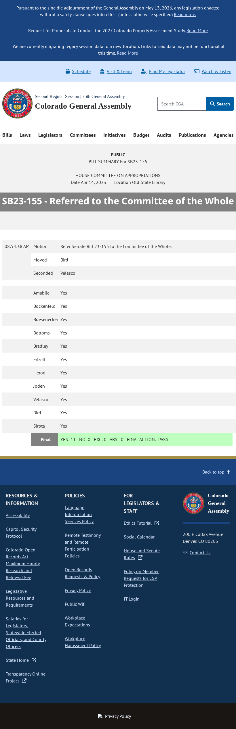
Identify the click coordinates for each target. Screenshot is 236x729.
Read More (197, 30)
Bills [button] (7, 135)
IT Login (132, 599)
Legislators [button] (50, 135)
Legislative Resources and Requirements (20, 598)
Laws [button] (25, 135)
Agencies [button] (224, 135)
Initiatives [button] (114, 135)
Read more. (185, 14)
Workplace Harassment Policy (83, 642)
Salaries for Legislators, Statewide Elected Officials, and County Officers (26, 632)
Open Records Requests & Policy (82, 573)
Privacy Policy (78, 590)
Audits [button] (164, 135)
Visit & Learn (119, 71)
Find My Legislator (167, 71)
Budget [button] (141, 135)
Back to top (213, 472)
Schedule (81, 71)
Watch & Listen (216, 71)
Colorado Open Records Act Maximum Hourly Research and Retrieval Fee (23, 563)
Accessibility (18, 515)
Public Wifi (75, 604)
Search (223, 104)
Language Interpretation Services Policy (79, 514)
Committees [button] (83, 135)
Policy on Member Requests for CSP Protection (141, 578)
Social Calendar (139, 537)
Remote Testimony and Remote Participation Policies (83, 545)
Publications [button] (192, 135)
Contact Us (200, 552)
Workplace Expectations (77, 621)
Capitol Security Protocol (21, 532)
